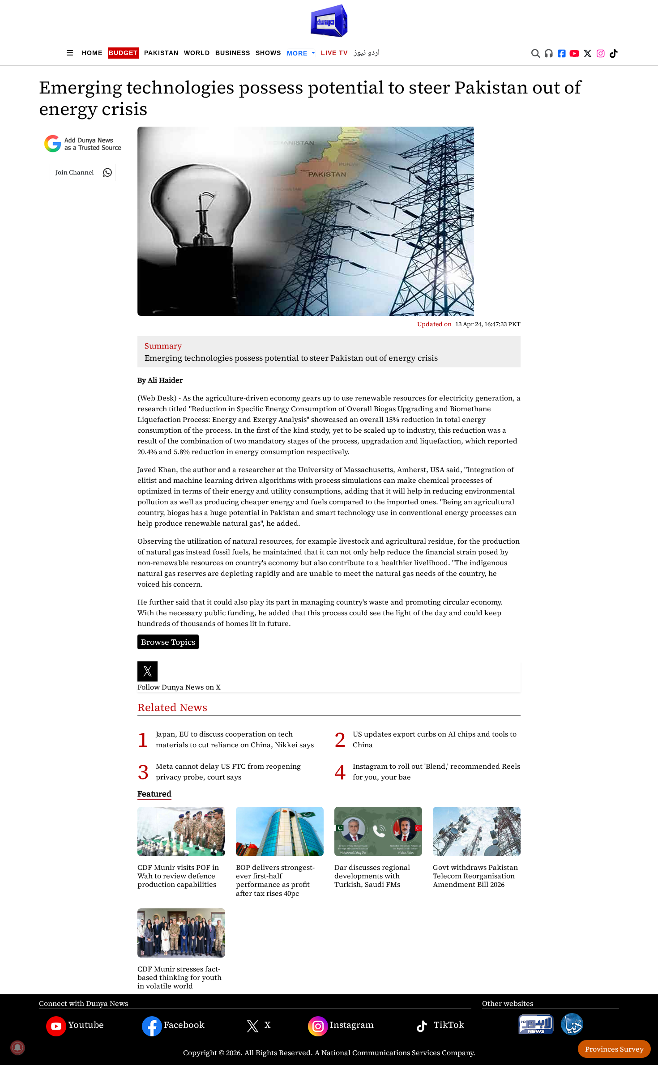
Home (92, 52)
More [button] (298, 53)
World (197, 52)
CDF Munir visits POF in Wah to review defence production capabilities (178, 875)
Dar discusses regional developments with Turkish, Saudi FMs (372, 875)
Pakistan (161, 52)
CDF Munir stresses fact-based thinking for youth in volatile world (179, 977)
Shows (268, 52)
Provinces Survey (614, 1049)
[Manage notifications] (17, 1047)
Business (232, 52)
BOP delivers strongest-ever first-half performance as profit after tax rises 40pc (275, 880)
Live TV (334, 52)
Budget (123, 52)
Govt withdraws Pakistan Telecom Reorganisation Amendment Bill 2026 (475, 875)
